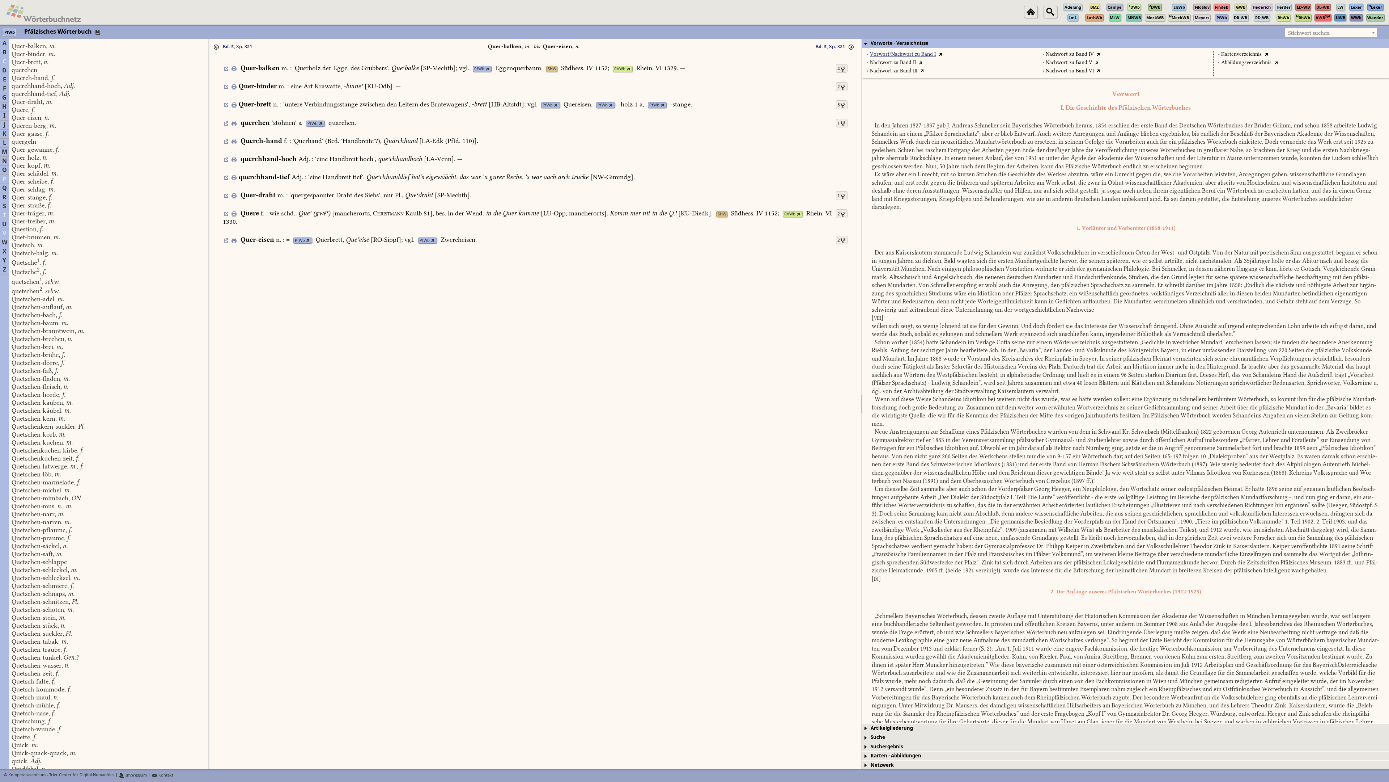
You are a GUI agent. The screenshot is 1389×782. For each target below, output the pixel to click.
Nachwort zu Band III (893, 71)
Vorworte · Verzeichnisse (900, 43)
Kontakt (165, 775)
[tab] (1125, 43)
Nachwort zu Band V (1069, 62)
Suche (878, 737)
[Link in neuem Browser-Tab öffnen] (487, 69)
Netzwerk (882, 765)
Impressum (135, 775)
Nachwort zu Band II (893, 62)
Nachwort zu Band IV (1070, 54)
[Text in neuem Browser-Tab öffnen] (940, 54)
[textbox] (1331, 33)
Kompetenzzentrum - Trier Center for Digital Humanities (61, 775)
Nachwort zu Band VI (1070, 71)
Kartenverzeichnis (1241, 54)
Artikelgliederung (892, 728)
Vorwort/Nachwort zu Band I (903, 54)
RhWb (619, 69)
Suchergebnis (887, 746)
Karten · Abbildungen (896, 755)
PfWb (479, 69)
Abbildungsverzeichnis (1246, 62)
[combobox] (1331, 33)
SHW (552, 69)
